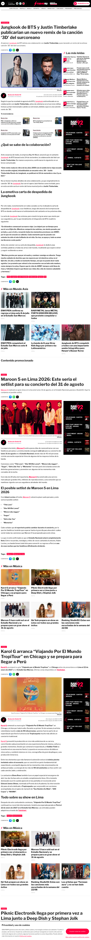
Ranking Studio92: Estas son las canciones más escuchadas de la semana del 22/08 (76, 624)
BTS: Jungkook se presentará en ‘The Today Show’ (42, 121)
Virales (43, 8)
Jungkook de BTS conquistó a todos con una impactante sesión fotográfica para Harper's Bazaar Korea (75, 347)
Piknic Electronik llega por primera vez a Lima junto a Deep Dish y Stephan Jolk (44, 590)
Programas (68, 8)
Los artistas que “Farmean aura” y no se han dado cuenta (74, 884)
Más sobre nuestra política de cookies (77, 937)
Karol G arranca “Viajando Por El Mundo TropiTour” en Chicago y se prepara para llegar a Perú (14, 592)
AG (45, 276)
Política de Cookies (26, 936)
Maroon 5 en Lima (19, 554)
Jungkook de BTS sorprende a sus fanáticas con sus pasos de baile (11, 133)
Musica (29, 8)
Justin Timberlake (23, 276)
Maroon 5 (5, 390)
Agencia (40, 276)
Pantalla (22, 8)
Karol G (4, 741)
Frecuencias (78, 8)
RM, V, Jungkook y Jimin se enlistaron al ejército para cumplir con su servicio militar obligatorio (11, 122)
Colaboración (33, 276)
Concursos (59, 8)
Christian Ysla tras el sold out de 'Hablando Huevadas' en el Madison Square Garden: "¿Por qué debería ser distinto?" (83, 60)
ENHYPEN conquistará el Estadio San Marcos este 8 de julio (14, 346)
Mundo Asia (51, 8)
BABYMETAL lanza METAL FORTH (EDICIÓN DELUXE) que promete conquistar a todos (44, 314)
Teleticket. (61, 670)
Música (4, 374)
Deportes (36, 8)
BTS (8, 276)
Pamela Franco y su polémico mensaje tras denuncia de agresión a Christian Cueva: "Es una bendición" (83, 105)
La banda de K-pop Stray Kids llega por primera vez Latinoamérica (43, 346)
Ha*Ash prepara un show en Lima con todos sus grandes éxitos (45, 623)
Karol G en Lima (17, 815)
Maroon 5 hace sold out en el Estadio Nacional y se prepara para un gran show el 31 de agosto (15, 624)
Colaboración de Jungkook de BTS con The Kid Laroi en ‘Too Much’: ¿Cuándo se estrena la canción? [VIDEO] (43, 135)
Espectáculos (13, 8)
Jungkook (13, 43)
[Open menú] (3, 3)
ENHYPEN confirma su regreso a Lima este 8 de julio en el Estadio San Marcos (15, 313)
